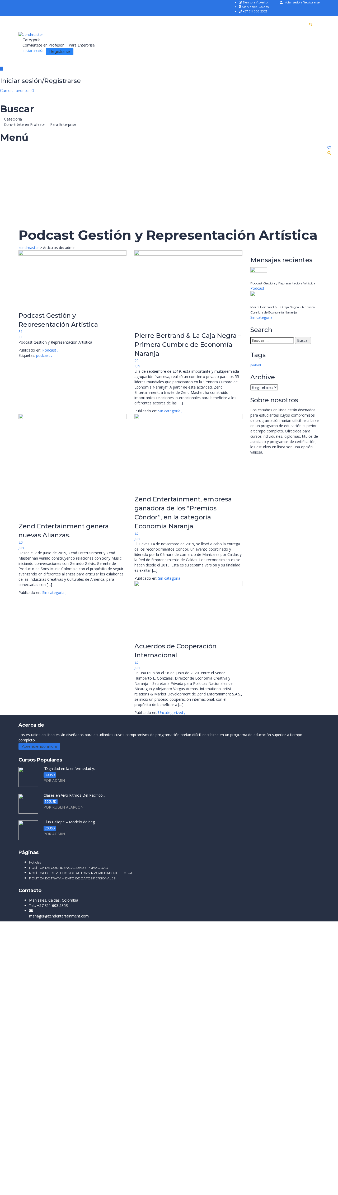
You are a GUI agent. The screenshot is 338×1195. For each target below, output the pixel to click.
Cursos (6, 90)
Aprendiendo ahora (39, 746)
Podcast (49, 350)
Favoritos (23, 90)
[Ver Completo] (72, 280)
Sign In (43, 1039)
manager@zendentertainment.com (59, 916)
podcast (43, 355)
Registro (30, 1039)
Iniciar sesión (293, 2)
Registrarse (311, 2)
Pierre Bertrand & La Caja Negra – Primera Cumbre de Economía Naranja (187, 344)
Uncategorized (170, 712)
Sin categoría (169, 410)
